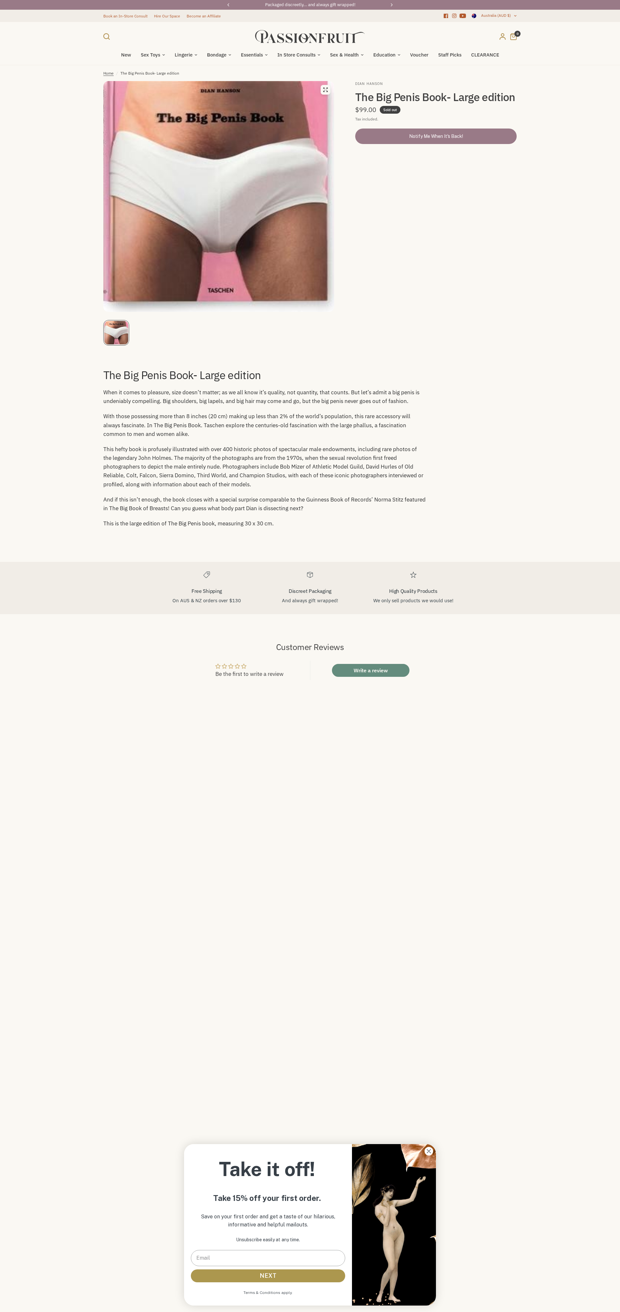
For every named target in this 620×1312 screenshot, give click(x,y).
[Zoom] (325, 90)
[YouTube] (463, 16)
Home (108, 73)
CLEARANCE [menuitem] (485, 55)
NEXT (268, 1275)
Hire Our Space (167, 16)
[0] (512, 36)
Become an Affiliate (204, 16)
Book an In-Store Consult (125, 16)
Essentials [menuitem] (252, 55)
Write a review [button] (371, 670)
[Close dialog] (428, 1151)
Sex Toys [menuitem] (150, 55)
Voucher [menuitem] (419, 55)
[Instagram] (454, 16)
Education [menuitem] (384, 55)
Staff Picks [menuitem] (449, 55)
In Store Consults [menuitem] (296, 55)
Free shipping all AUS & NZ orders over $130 (310, 4)
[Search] (108, 36)
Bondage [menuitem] (216, 55)
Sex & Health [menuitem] (344, 55)
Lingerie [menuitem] (183, 55)
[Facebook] (446, 16)
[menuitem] (127, 16)
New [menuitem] (126, 55)
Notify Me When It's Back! (436, 136)
